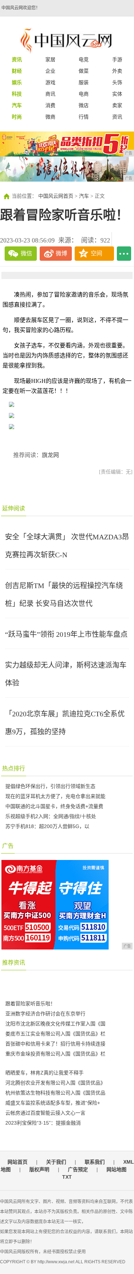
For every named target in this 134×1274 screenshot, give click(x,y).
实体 (117, 94)
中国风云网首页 (55, 196)
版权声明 (39, 1169)
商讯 (50, 94)
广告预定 (78, 1169)
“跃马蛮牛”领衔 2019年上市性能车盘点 (66, 634)
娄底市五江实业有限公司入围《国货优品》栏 (55, 1034)
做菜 (84, 71)
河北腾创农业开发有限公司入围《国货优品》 (55, 1083)
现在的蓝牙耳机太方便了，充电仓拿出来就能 (55, 796)
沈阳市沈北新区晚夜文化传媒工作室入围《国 (55, 1024)
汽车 (84, 196)
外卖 (117, 71)
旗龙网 (50, 455)
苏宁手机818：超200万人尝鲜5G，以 (47, 826)
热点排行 (13, 768)
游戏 (50, 82)
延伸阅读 (13, 508)
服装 (84, 82)
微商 (50, 117)
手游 (117, 59)
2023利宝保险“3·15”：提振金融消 (43, 1123)
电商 (84, 94)
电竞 (84, 59)
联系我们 (95, 1162)
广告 (8, 846)
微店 (84, 105)
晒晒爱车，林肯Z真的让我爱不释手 (44, 1073)
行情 (84, 117)
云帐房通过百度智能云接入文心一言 (45, 1113)
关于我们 (56, 1162)
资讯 (117, 117)
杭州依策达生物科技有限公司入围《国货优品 (55, 1093)
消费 (50, 105)
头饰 (117, 82)
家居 (50, 59)
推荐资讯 (13, 963)
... (124, 253)
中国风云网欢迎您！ (20, 7)
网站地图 (116, 1169)
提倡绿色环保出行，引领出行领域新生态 (50, 786)
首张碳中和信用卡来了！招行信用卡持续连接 (55, 1044)
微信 (26, 253)
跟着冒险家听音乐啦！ (30, 1003)
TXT (67, 1177)
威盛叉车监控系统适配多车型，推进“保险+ (52, 1103)
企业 (50, 71)
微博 (61, 253)
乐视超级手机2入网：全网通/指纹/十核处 (50, 816)
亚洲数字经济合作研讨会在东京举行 (45, 1013)
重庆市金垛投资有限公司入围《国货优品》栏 (55, 1054)
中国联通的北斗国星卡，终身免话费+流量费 (54, 806)
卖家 (117, 105)
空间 (96, 253)
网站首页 (18, 1162)
